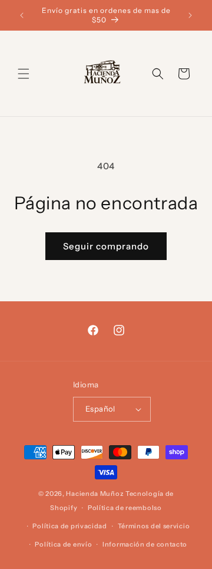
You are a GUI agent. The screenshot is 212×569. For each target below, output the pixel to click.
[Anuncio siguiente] (190, 15)
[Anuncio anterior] (22, 15)
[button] (24, 74)
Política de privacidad (69, 526)
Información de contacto (144, 544)
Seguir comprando (106, 246)
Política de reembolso (125, 508)
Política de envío (63, 544)
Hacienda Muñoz (95, 493)
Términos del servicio (154, 526)
